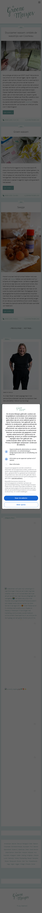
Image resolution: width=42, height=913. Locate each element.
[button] (21, 464)
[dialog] (21, 456)
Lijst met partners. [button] (17, 478)
